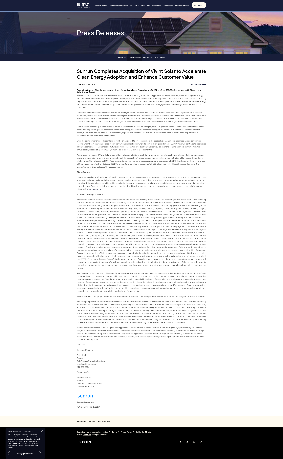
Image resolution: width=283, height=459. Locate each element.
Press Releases (134, 57)
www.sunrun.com (94, 189)
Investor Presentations (118, 5)
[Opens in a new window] (179, 442)
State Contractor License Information (92, 432)
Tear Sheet (92, 421)
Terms (114, 432)
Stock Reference (182, 5)
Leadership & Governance (162, 5)
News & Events (101, 5)
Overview (122, 57)
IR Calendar (147, 57)
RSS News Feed (104, 421)
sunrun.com (199, 5)
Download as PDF (200, 84)
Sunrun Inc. (87, 435)
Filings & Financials (142, 5)
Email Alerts (160, 57)
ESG (131, 5)
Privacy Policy (126, 432)
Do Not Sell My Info (143, 432)
